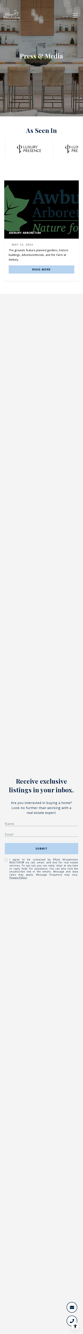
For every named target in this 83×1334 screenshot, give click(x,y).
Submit (42, 848)
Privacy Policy (18, 877)
